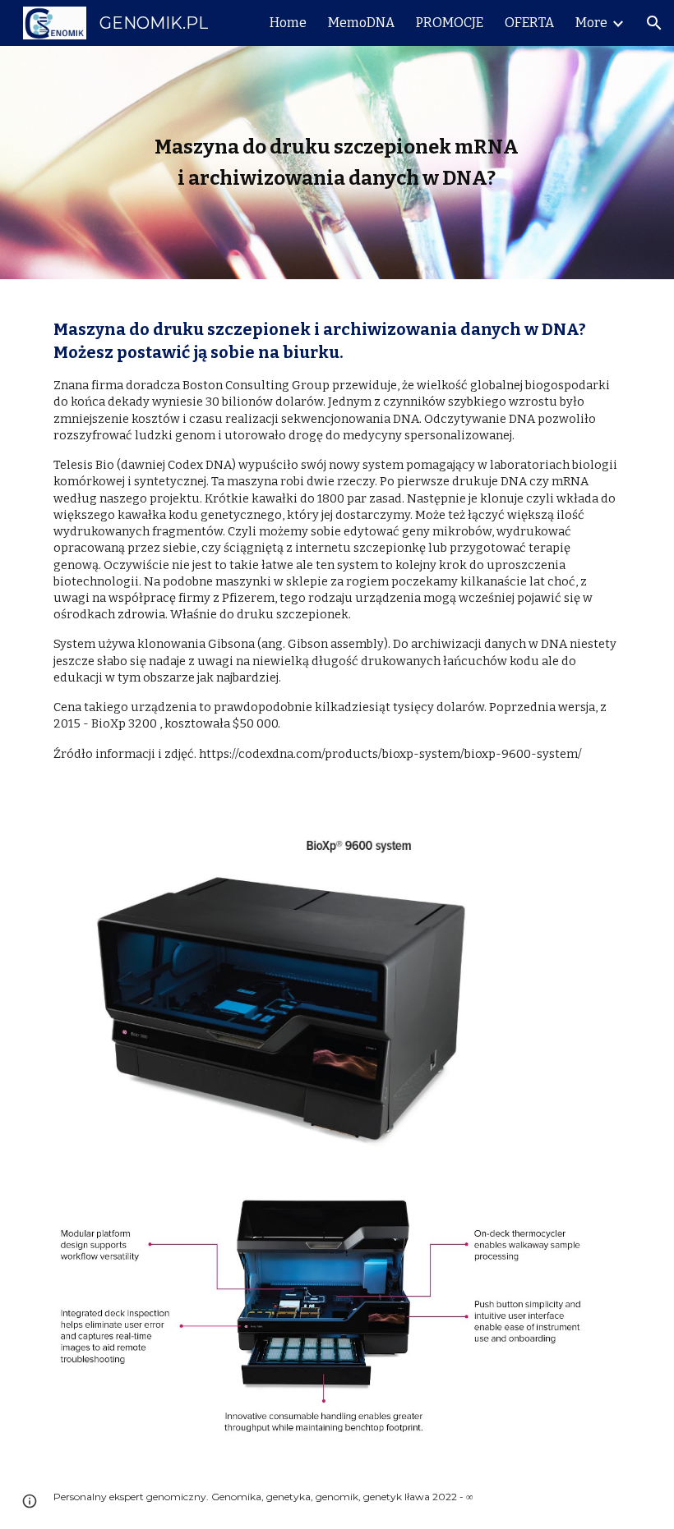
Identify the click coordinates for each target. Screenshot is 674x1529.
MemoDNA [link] (361, 22)
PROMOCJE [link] (449, 22)
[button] (654, 23)
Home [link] (288, 22)
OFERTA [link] (529, 22)
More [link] (591, 22)
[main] (337, 163)
